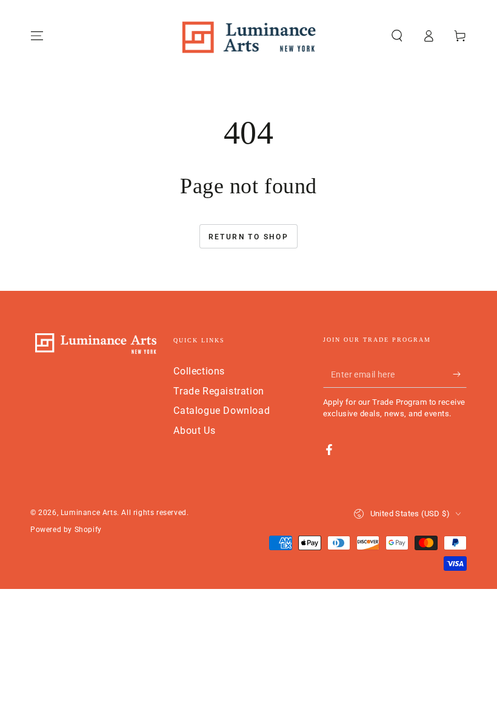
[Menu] (37, 35)
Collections (199, 371)
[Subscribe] (460, 374)
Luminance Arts (89, 512)
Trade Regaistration (218, 391)
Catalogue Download (221, 410)
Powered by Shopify (66, 529)
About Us (194, 430)
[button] (397, 35)
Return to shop (248, 237)
